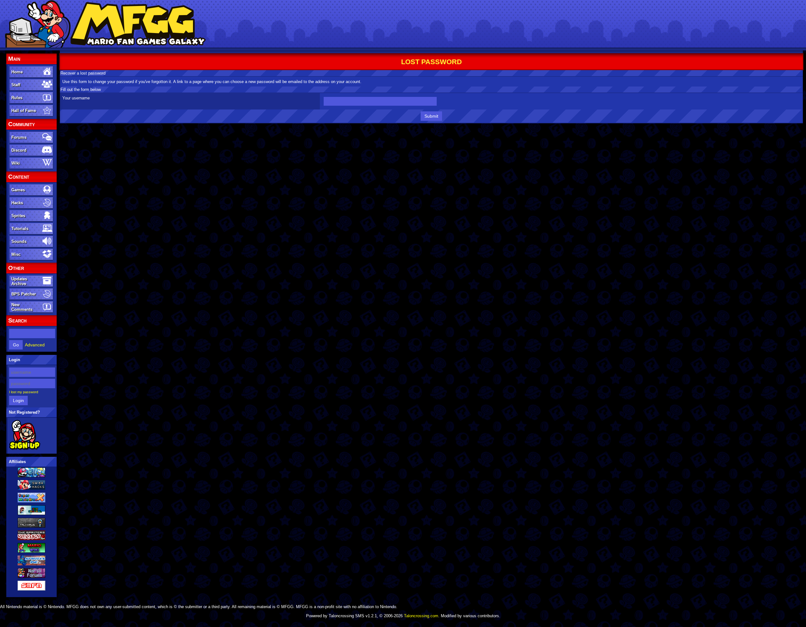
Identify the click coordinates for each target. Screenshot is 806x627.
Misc (15, 254)
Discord (18, 150)
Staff (15, 84)
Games (18, 190)
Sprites (18, 215)
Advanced (35, 344)
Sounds (18, 241)
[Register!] (24, 448)
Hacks (17, 202)
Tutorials (19, 228)
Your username (76, 98)
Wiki (15, 163)
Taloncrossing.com (421, 615)
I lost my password (23, 392)
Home (17, 72)
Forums (18, 137)
